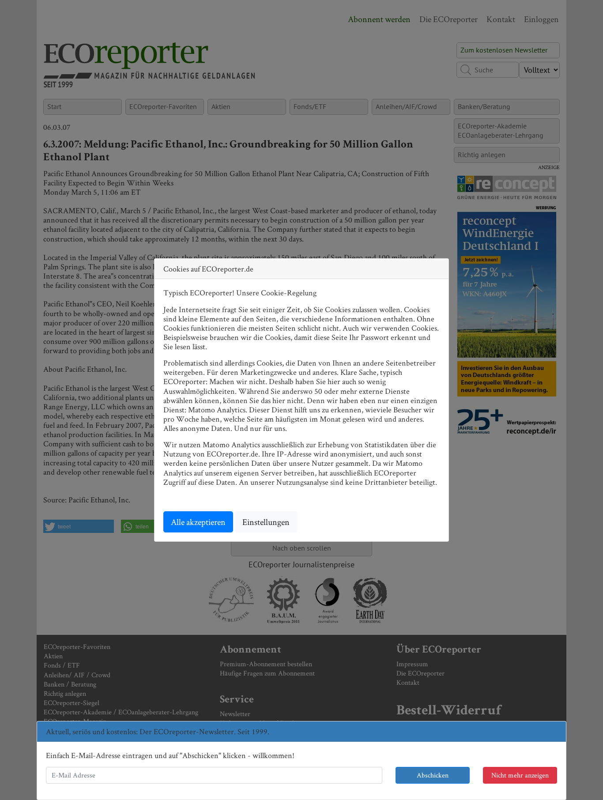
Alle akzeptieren (198, 522)
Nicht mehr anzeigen (520, 775)
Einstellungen (266, 522)
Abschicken (432, 775)
